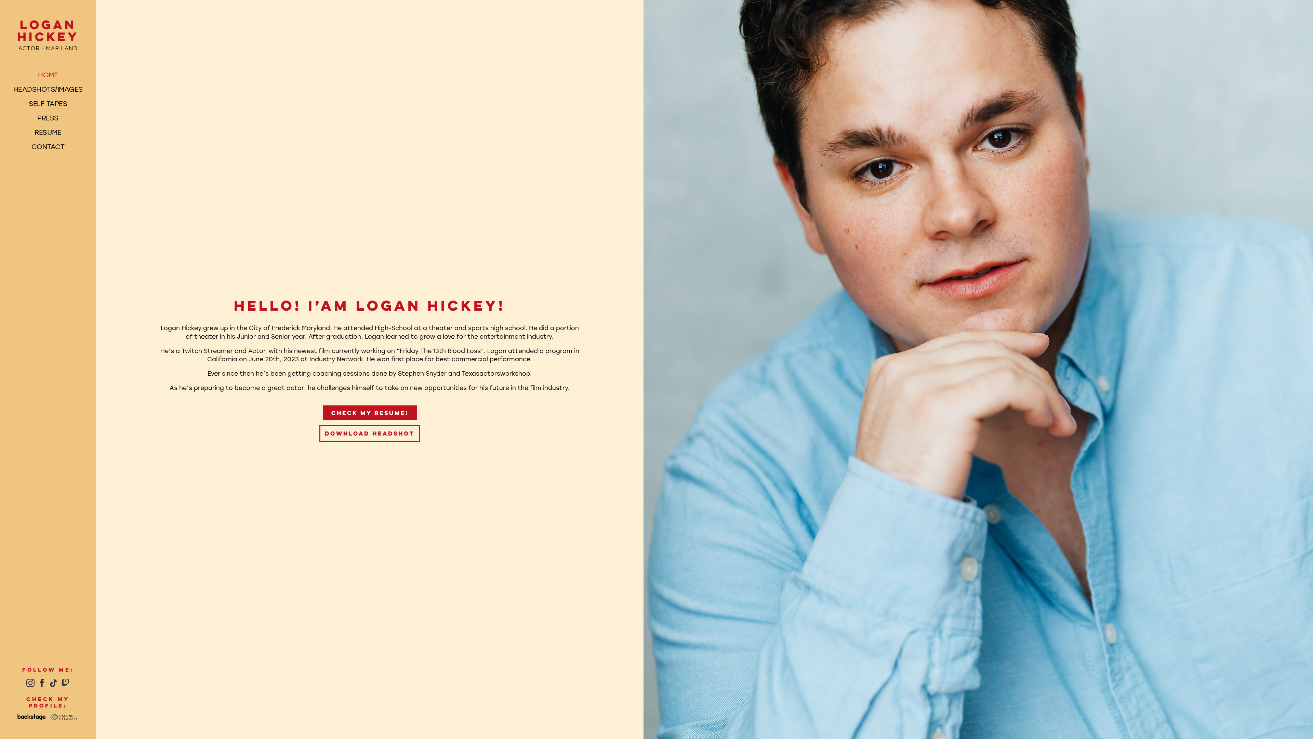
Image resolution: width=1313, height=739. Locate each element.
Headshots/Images (48, 89)
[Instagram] (30, 683)
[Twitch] (65, 683)
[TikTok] (54, 683)
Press (47, 117)
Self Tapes (48, 103)
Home (48, 74)
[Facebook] (42, 683)
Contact (48, 146)
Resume (48, 132)
